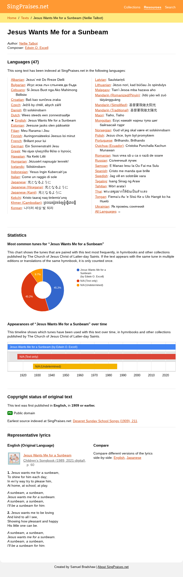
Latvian (100, 80)
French (16, 141)
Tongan (100, 197)
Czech (15, 105)
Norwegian (103, 130)
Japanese (18, 182)
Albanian (17, 80)
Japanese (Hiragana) (27, 187)
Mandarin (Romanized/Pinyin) (117, 95)
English (20, 120)
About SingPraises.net (113, 567)
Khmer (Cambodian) (26, 202)
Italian (15, 177)
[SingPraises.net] (28, 7)
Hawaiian (18, 156)
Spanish (101, 171)
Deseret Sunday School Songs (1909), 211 (105, 421)
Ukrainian (102, 206)
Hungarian (19, 161)
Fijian (15, 131)
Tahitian (101, 186)
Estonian (17, 125)
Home (11, 18)
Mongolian (103, 120)
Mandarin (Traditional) (111, 110)
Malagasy (102, 90)
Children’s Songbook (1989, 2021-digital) (54, 460)
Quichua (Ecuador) (109, 146)
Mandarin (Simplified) (111, 105)
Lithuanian (103, 85)
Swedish (101, 176)
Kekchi (16, 197)
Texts (25, 18)
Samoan (101, 166)
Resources (152, 7)
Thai (98, 191)
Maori (99, 115)
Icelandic (17, 167)
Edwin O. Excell (36, 48)
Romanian (103, 155)
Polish (99, 135)
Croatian (17, 100)
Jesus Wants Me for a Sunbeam (47, 455)
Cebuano (18, 90)
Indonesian (19, 172)
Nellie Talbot (28, 43)
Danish (16, 110)
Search (170, 7)
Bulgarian (18, 85)
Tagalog (101, 181)
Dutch (15, 115)
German (17, 146)
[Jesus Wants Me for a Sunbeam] (14, 458)
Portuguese (103, 140)
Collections (132, 7)
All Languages (106, 211)
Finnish (16, 136)
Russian (101, 160)
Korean (16, 208)
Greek (15, 151)
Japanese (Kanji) (23, 192)
